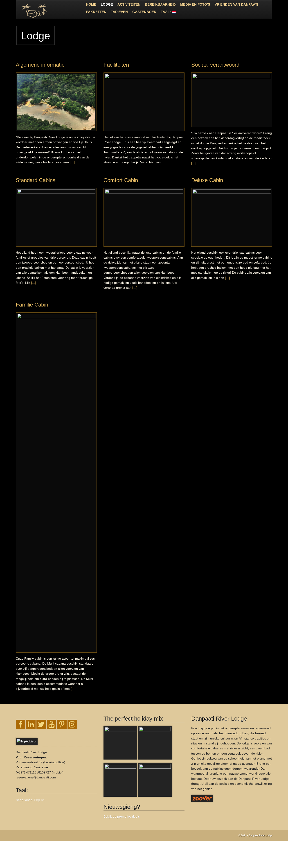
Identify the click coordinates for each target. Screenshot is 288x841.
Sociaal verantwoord (215, 65)
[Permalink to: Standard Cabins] (56, 217)
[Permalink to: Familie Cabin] (56, 482)
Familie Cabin (32, 305)
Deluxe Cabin (207, 180)
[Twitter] (41, 724)
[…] (72, 162)
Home (91, 4)
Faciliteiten (116, 65)
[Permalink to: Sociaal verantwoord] (231, 99)
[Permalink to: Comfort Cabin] (144, 217)
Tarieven (119, 12)
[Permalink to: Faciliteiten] (144, 101)
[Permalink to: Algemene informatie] (56, 101)
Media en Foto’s (195, 4)
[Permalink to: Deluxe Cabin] (231, 217)
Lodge (107, 4)
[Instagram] (72, 724)
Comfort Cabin (121, 180)
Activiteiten (128, 4)
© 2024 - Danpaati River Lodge (255, 835)
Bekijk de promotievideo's (122, 816)
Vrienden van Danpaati (236, 4)
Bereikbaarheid (160, 4)
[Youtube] (51, 724)
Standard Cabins (35, 180)
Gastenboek (144, 12)
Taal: (166, 12)
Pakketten (96, 12)
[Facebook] (20, 724)
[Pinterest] (62, 724)
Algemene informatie (40, 65)
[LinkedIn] (31, 724)
